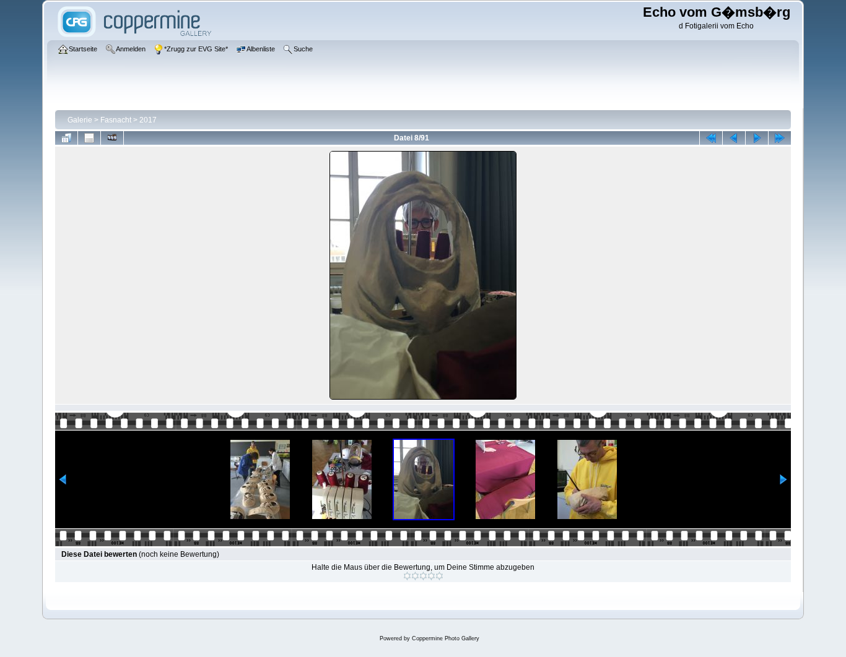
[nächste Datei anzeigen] (757, 138)
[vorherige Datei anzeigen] (734, 138)
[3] (423, 576)
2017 (148, 120)
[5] (439, 576)
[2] (415, 576)
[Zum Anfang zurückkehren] (711, 138)
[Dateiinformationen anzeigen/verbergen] (89, 138)
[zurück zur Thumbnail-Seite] (66, 138)
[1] (407, 576)
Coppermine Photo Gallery (445, 638)
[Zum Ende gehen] (780, 138)
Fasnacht (115, 120)
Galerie (80, 120)
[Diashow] (112, 138)
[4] (431, 576)
